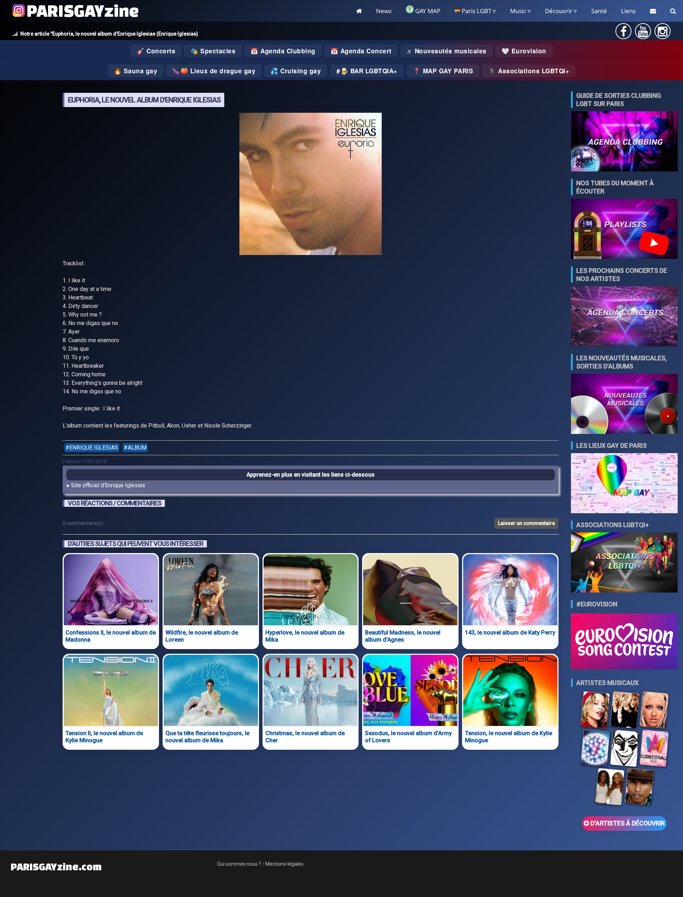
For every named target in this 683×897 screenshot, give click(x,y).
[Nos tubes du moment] (624, 229)
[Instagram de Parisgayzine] (662, 33)
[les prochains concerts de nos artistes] (624, 317)
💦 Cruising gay (295, 71)
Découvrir (558, 11)
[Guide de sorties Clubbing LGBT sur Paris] (624, 142)
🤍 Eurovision (524, 51)
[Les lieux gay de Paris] (624, 484)
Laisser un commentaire (526, 523)
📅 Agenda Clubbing (283, 51)
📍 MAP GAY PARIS (443, 71)
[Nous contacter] (653, 11)
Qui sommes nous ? (239, 864)
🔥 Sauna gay (136, 71)
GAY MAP (427, 11)
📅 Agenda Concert (361, 51)
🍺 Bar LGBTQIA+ (368, 71)
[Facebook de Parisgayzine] (623, 33)
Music (518, 11)
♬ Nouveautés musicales (447, 51)
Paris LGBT (475, 11)
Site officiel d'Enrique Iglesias (108, 485)
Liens (628, 11)
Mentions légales (284, 864)
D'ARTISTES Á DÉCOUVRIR (627, 823)
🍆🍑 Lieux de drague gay (213, 71)
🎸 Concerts (156, 51)
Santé (599, 11)
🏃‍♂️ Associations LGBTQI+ (528, 71)
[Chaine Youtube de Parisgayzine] (643, 33)
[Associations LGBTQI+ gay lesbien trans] (624, 563)
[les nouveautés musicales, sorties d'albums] (624, 404)
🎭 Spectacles (212, 51)
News (384, 11)
